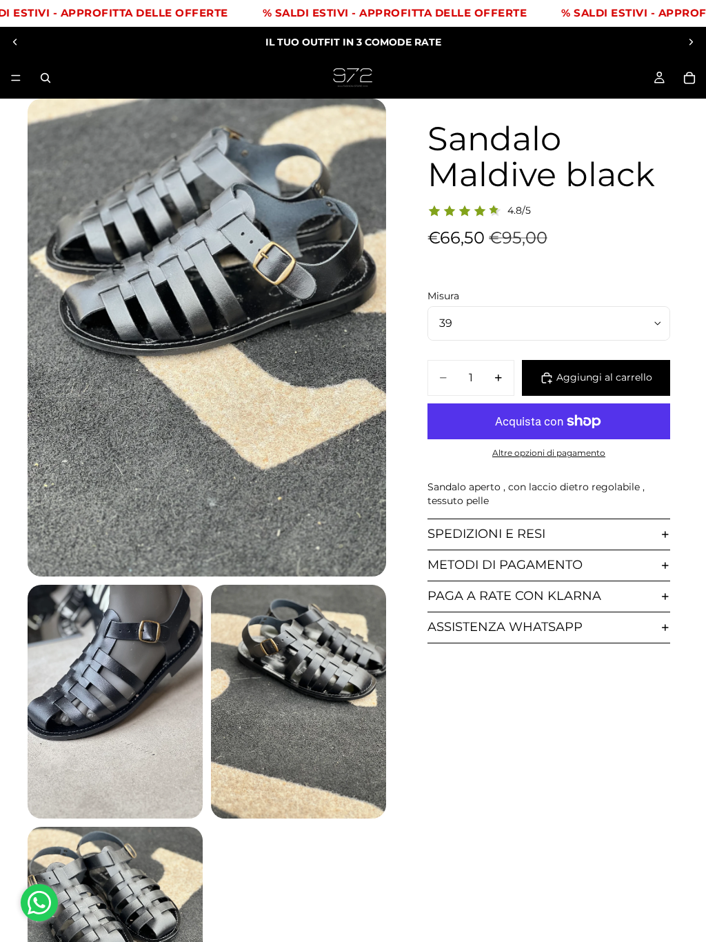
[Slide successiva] (691, 42)
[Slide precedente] (15, 42)
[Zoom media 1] (207, 338)
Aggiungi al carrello (604, 377)
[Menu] (16, 78)
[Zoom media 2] (115, 702)
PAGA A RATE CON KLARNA (514, 595)
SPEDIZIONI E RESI (486, 533)
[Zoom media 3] (298, 702)
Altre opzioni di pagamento (548, 453)
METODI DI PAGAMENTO (505, 564)
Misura (443, 296)
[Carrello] (689, 78)
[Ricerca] (45, 78)
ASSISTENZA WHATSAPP (505, 626)
